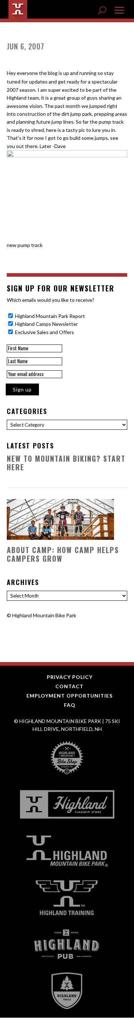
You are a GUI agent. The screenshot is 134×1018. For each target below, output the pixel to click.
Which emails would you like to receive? (50, 300)
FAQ (69, 705)
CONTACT (69, 686)
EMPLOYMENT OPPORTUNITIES (69, 696)
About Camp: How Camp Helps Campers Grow (63, 554)
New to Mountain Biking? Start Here (66, 462)
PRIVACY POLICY (70, 677)
